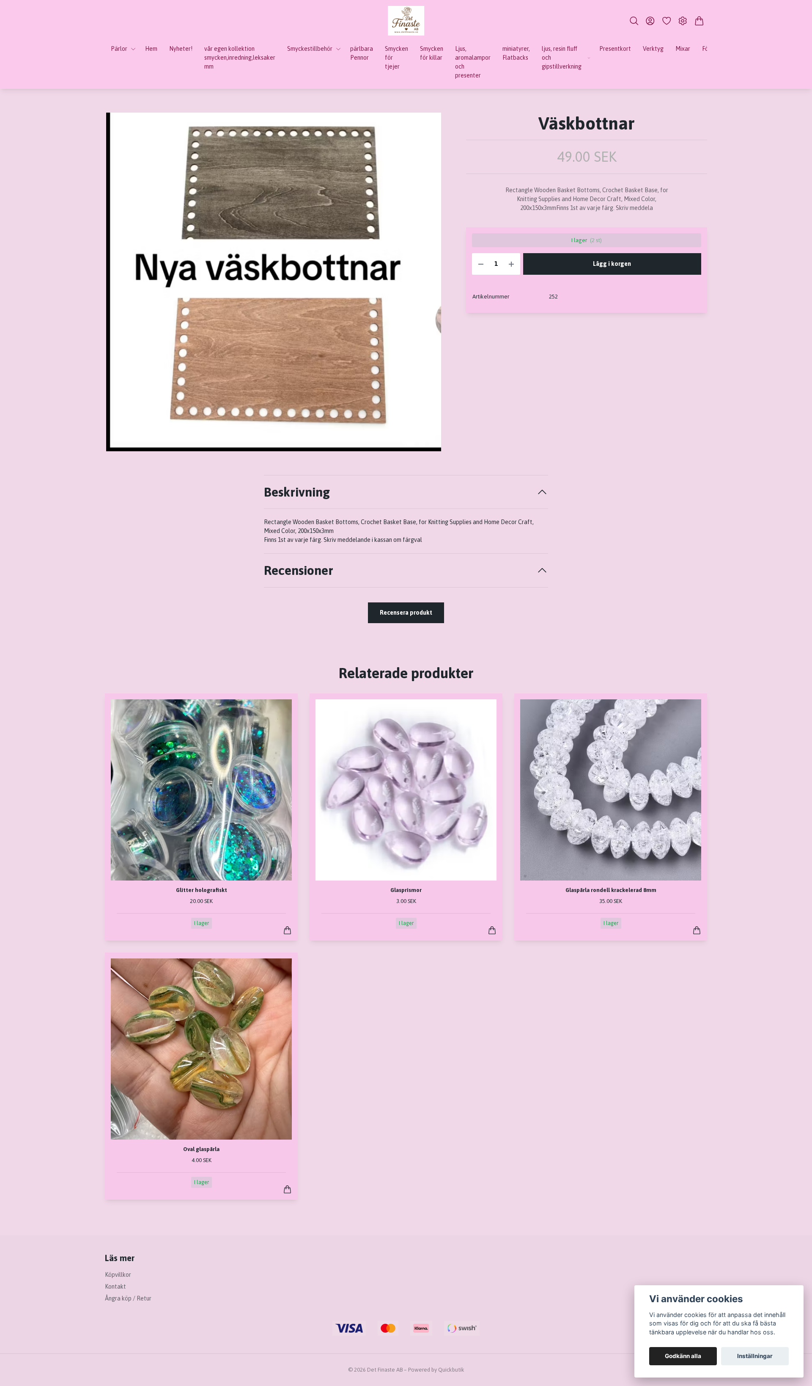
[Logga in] (650, 21)
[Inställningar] (683, 21)
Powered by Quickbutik (436, 1370)
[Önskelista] (666, 21)
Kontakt (115, 1286)
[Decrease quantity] (480, 264)
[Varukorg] (699, 21)
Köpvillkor (118, 1274)
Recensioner (298, 570)
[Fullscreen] (273, 282)
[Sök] (634, 21)
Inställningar (755, 1356)
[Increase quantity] (511, 264)
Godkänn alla (683, 1356)
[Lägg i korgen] (287, 930)
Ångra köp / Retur (128, 1298)
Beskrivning (297, 492)
